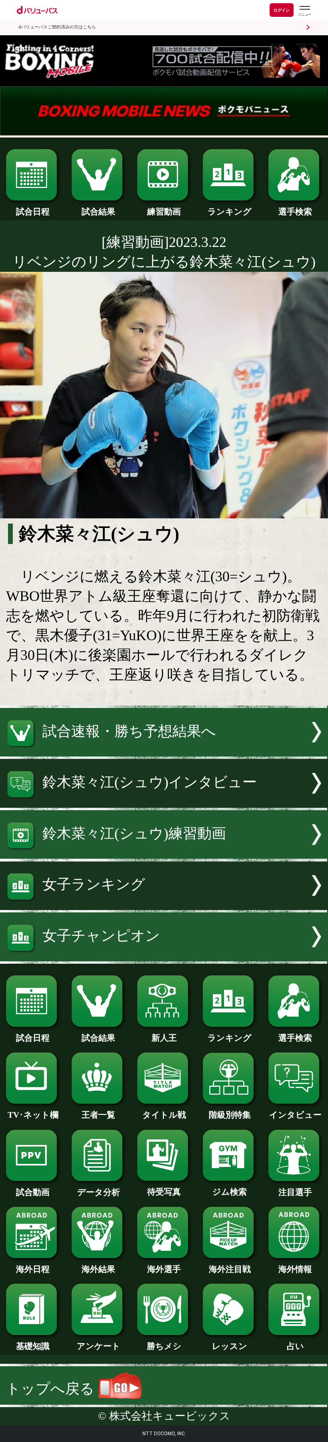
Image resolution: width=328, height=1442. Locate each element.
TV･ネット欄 (33, 1115)
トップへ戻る (52, 1389)
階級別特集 (230, 1115)
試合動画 (33, 1192)
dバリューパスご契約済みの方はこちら (57, 27)
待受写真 (164, 1192)
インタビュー (295, 1115)
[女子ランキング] (164, 905)
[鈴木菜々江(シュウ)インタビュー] (164, 803)
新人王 (164, 1038)
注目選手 (295, 1192)
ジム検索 (229, 1192)
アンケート (98, 1346)
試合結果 (98, 211)
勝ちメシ (164, 1346)
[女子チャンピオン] (164, 957)
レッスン (229, 1346)
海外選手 (164, 1269)
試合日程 (33, 211)
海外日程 (33, 1269)
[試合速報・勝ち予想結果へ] (164, 752)
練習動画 (164, 211)
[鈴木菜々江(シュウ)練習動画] (164, 854)
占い (295, 1346)
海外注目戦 (230, 1269)
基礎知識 (33, 1346)
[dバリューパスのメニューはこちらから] (304, 11)
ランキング (230, 211)
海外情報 (295, 1269)
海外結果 (98, 1269)
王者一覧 (98, 1115)
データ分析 (98, 1192)
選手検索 (295, 211)
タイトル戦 (164, 1115)
